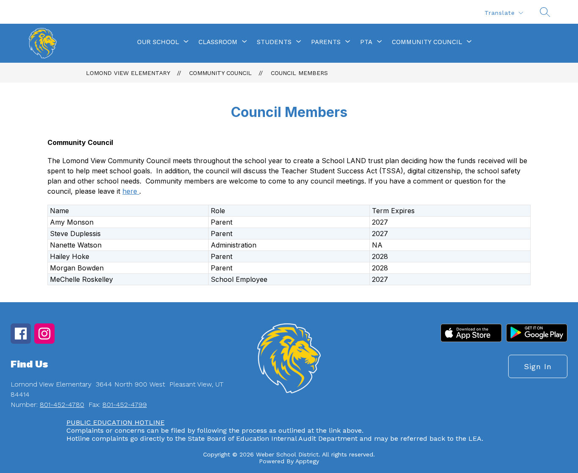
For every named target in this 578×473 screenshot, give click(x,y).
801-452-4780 (62, 405)
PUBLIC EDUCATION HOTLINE (115, 422)
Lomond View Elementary (128, 73)
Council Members (299, 73)
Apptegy (307, 461)
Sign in (538, 366)
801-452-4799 (124, 405)
